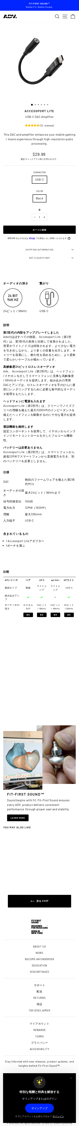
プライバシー (39, 1042)
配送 (39, 991)
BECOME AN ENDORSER (39, 959)
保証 (39, 1004)
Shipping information (40, 249)
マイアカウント (39, 1023)
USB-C (39, 179)
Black (39, 198)
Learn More (18, 818)
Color (39, 191)
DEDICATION (39, 965)
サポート (39, 985)
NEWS (39, 952)
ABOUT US (39, 946)
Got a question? (39, 257)
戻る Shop (42, 900)
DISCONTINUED (39, 971)
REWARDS (39, 1029)
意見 (28, 615)
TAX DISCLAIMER (39, 1010)
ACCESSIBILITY (39, 1049)
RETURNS (39, 997)
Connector (39, 172)
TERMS (39, 1036)
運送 (23, 159)
